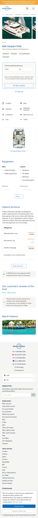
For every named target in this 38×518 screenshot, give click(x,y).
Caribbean (18, 14)
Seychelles (5, 462)
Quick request (7, 483)
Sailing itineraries (8, 478)
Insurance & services (9, 417)
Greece (4, 454)
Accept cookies (19, 506)
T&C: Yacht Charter (8, 433)
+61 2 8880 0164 (20, 361)
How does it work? (8, 406)
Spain (4, 457)
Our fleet (5, 475)
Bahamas (25, 14)
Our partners (6, 412)
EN (7, 380)
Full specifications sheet (17, 151)
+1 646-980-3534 (19, 352)
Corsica (4, 459)
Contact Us (20, 370)
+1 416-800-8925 (19, 358)
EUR (7, 375)
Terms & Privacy (7, 428)
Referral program (8, 414)
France (4, 467)
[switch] (19, 92)
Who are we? (6, 404)
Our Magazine (7, 441)
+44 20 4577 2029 (20, 355)
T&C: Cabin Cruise (8, 430)
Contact (5, 443)
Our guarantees (7, 409)
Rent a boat (9, 14)
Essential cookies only (19, 511)
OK (33, 395)
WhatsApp (20, 367)
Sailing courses (7, 481)
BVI (3, 465)
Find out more (17, 502)
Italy (3, 470)
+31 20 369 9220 (19, 364)
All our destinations (9, 473)
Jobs (3, 425)
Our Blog (5, 438)
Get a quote (20, 85)
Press (4, 422)
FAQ (3, 420)
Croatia (4, 451)
